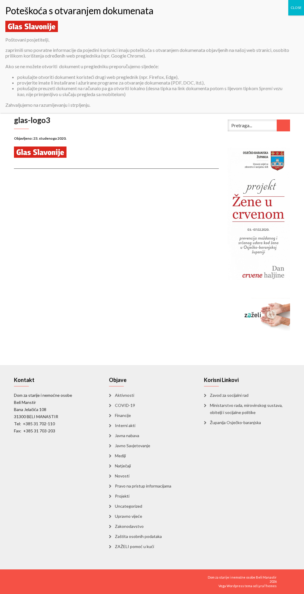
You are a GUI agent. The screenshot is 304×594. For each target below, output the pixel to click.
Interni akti (125, 425)
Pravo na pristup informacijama (143, 485)
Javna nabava (127, 435)
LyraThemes (267, 586)
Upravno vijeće (128, 516)
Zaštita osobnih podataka (138, 536)
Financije (123, 415)
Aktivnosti (124, 395)
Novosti (122, 475)
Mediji (120, 455)
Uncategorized (128, 506)
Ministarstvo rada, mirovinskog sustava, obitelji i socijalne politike (246, 409)
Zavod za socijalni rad (229, 395)
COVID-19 (125, 405)
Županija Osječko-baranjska (235, 422)
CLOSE (296, 7)
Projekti (122, 496)
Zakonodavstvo (129, 526)
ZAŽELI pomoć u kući (134, 546)
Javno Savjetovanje (132, 445)
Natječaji (123, 465)
